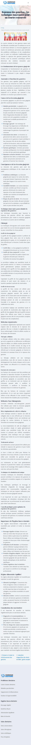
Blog (3, 28)
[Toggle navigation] (28, 3)
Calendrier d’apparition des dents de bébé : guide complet (23, 657)
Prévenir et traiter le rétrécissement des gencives (7, 657)
